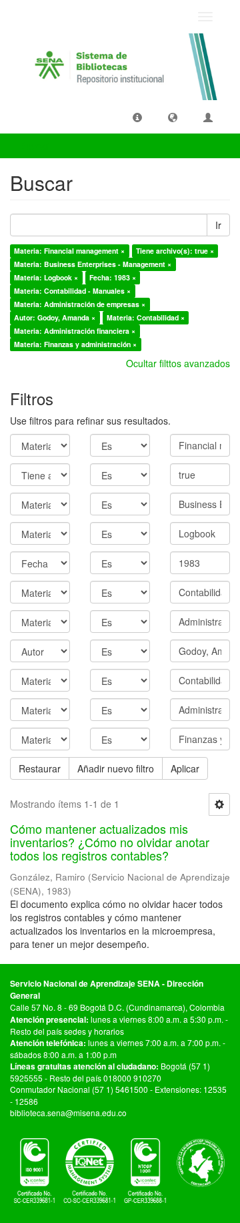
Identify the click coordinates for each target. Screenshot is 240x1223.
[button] (137, 116)
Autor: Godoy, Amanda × (54, 317)
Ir (218, 225)
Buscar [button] (36, 145)
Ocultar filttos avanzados (178, 363)
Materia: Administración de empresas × (79, 304)
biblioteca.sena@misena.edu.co (68, 1112)
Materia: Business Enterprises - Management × (92, 264)
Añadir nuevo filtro (115, 768)
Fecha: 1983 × (112, 277)
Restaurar (40, 768)
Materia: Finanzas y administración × (75, 344)
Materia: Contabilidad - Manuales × (72, 291)
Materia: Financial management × (69, 251)
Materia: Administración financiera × (74, 331)
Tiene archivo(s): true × (175, 251)
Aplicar (185, 768)
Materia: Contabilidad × (146, 317)
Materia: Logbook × (46, 277)
